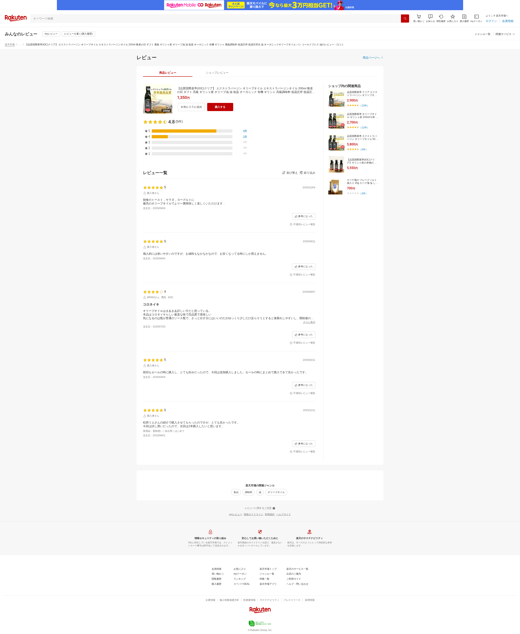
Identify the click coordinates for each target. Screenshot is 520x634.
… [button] (20, 44)
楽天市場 (10, 44)
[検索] (405, 18)
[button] (430, 18)
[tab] (167, 73)
